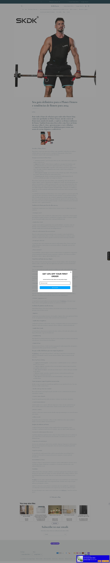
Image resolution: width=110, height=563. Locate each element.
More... (99, 561)
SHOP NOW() (105, 561)
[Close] (70, 272)
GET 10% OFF (55, 287)
